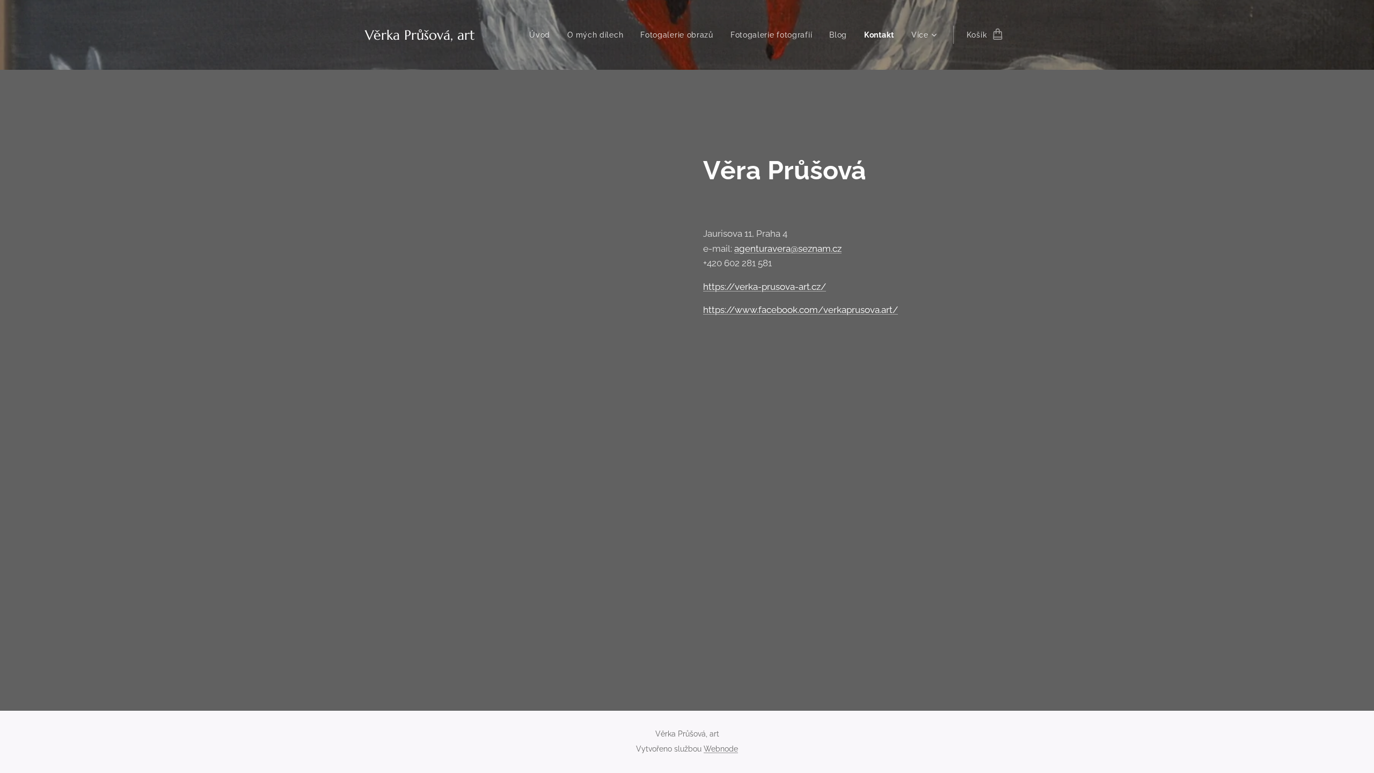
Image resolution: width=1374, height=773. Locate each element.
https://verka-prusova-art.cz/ (764, 286)
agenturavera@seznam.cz (788, 248)
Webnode (721, 749)
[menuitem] (543, 34)
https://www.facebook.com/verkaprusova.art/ (800, 309)
